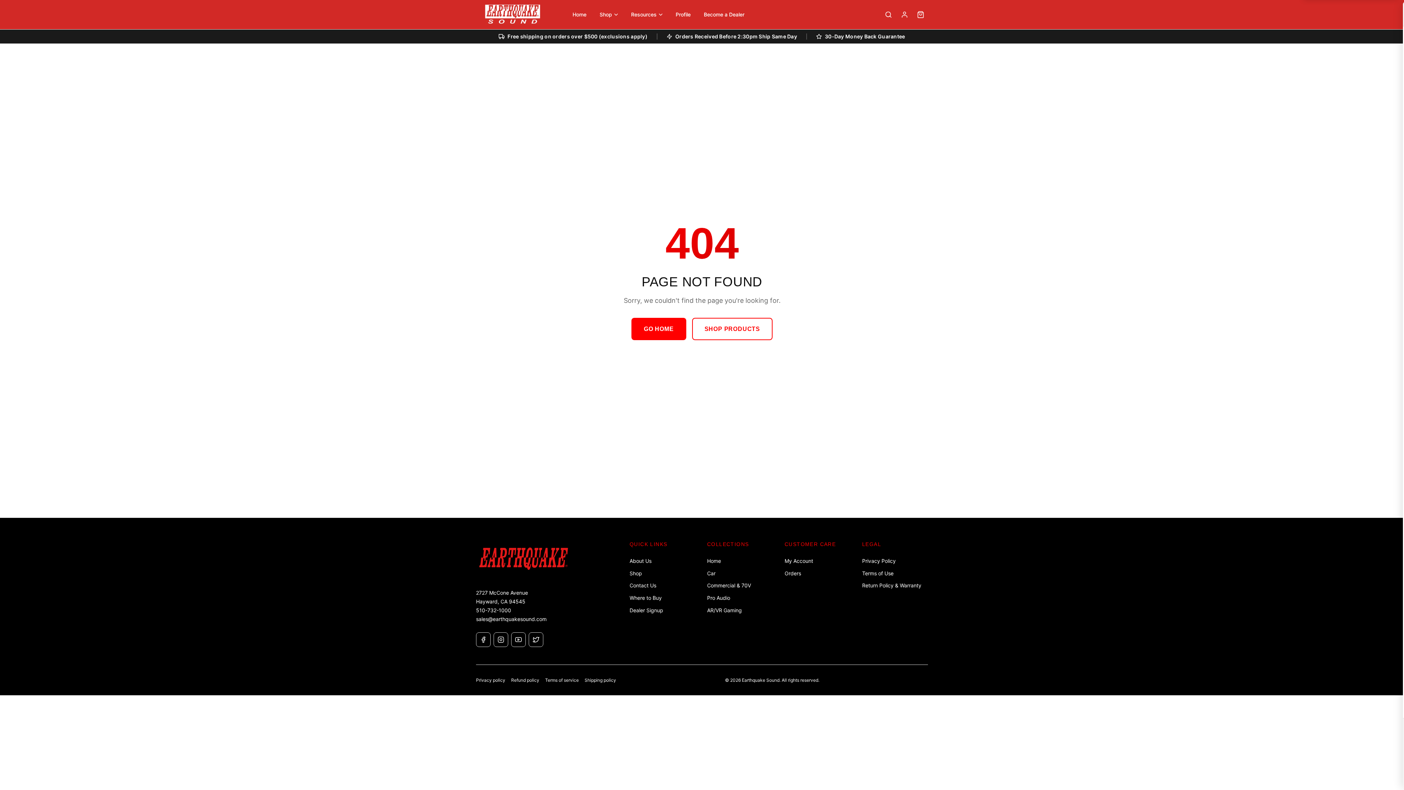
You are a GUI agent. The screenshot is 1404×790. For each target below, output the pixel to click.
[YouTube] (518, 639)
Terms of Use (878, 573)
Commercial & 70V (729, 585)
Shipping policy (600, 680)
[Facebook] (483, 639)
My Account (799, 561)
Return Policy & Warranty (891, 585)
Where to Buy (646, 598)
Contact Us (643, 585)
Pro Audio (718, 598)
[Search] (888, 14)
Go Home (659, 329)
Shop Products (732, 329)
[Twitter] (536, 639)
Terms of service (562, 680)
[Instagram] (501, 639)
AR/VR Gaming (724, 610)
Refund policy (525, 680)
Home (714, 561)
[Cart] (920, 14)
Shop (636, 573)
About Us (641, 561)
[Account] (904, 14)
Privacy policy (490, 680)
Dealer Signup (646, 610)
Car (711, 573)
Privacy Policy (879, 561)
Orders (793, 573)
